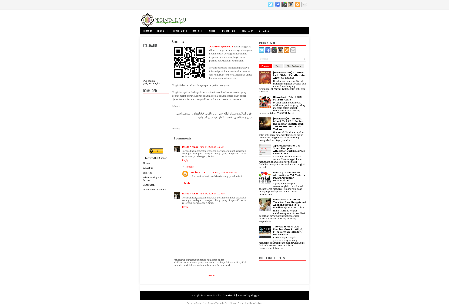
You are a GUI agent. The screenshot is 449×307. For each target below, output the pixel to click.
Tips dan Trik (228, 31)
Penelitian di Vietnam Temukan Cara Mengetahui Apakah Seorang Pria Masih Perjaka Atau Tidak (289, 203)
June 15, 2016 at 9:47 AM (224, 172)
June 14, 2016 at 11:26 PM (213, 147)
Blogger (162, 158)
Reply (185, 160)
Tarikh (211, 31)
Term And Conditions (154, 189)
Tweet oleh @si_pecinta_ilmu (152, 82)
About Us (148, 168)
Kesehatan (247, 31)
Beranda (147, 31)
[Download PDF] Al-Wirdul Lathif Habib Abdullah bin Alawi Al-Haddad (289, 75)
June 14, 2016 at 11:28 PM (213, 193)
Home (146, 163)
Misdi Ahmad (190, 147)
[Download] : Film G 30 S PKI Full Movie (287, 98)
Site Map (147, 172)
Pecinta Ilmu (198, 172)
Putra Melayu (230, 303)
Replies (190, 166)
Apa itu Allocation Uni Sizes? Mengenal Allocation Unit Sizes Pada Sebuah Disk (289, 149)
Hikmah (162, 31)
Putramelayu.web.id (221, 46)
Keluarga (264, 31)
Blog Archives (294, 66)
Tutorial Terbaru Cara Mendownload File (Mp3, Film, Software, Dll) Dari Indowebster (288, 230)
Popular (265, 66)
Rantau (197, 31)
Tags (278, 66)
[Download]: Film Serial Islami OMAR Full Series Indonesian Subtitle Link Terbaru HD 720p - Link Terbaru (288, 123)
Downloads (180, 31)
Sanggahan (149, 185)
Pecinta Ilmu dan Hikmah (222, 295)
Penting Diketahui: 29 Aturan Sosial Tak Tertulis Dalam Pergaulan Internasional (289, 176)
